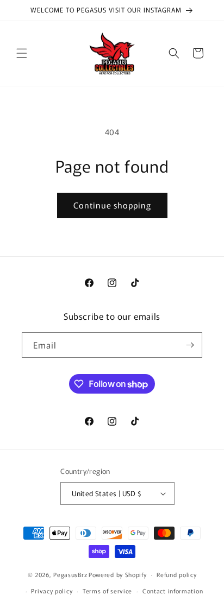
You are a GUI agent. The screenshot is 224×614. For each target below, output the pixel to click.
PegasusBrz (70, 574)
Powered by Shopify (118, 574)
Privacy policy (51, 590)
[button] (22, 53)
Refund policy (176, 574)
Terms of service (107, 590)
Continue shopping (112, 205)
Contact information (172, 590)
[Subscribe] (190, 345)
